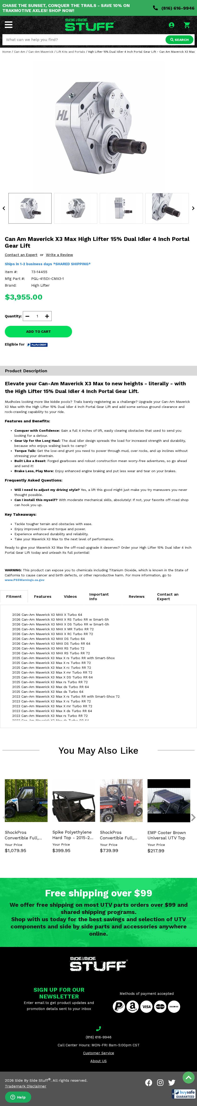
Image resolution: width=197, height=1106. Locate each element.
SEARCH (181, 40)
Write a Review (59, 255)
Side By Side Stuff (33, 1080)
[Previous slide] (2, 783)
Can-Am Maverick (40, 51)
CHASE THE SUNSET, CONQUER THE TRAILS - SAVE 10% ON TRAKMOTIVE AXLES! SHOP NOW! (66, 8)
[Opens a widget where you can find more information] (18, 1098)
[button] (184, 1094)
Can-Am (19, 51)
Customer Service (98, 1053)
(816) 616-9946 (177, 8)
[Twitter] (172, 1083)
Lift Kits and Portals (70, 51)
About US (98, 1061)
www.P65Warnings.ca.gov (24, 580)
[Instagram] (160, 1083)
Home (6, 51)
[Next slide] (191, 783)
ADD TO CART (38, 331)
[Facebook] (149, 1083)
